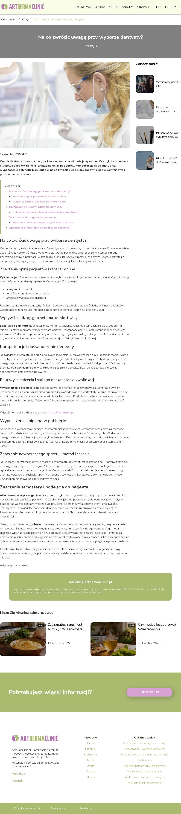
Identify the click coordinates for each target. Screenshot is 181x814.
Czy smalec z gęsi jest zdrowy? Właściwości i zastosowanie (66, 626)
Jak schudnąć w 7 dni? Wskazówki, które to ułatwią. (166, 160)
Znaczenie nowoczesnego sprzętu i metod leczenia (43, 222)
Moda (113, 7)
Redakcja (19, 773)
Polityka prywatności (27, 808)
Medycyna (83, 7)
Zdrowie (143, 7)
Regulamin (85, 808)
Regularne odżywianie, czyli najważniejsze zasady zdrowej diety (166, 109)
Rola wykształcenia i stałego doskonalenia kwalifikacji (45, 212)
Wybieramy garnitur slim (168, 84)
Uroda (100, 7)
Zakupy (127, 7)
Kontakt (18, 781)
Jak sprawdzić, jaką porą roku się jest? (167, 135)
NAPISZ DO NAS (149, 692)
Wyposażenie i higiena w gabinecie (33, 217)
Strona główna (9, 19)
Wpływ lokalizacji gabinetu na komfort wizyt (39, 201)
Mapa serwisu (59, 808)
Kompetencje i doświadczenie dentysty (35, 207)
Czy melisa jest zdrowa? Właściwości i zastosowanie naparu (157, 626)
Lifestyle (172, 7)
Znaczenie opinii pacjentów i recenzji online (39, 196)
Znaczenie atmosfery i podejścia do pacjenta (39, 228)
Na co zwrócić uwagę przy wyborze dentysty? (40, 191)
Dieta (157, 7)
